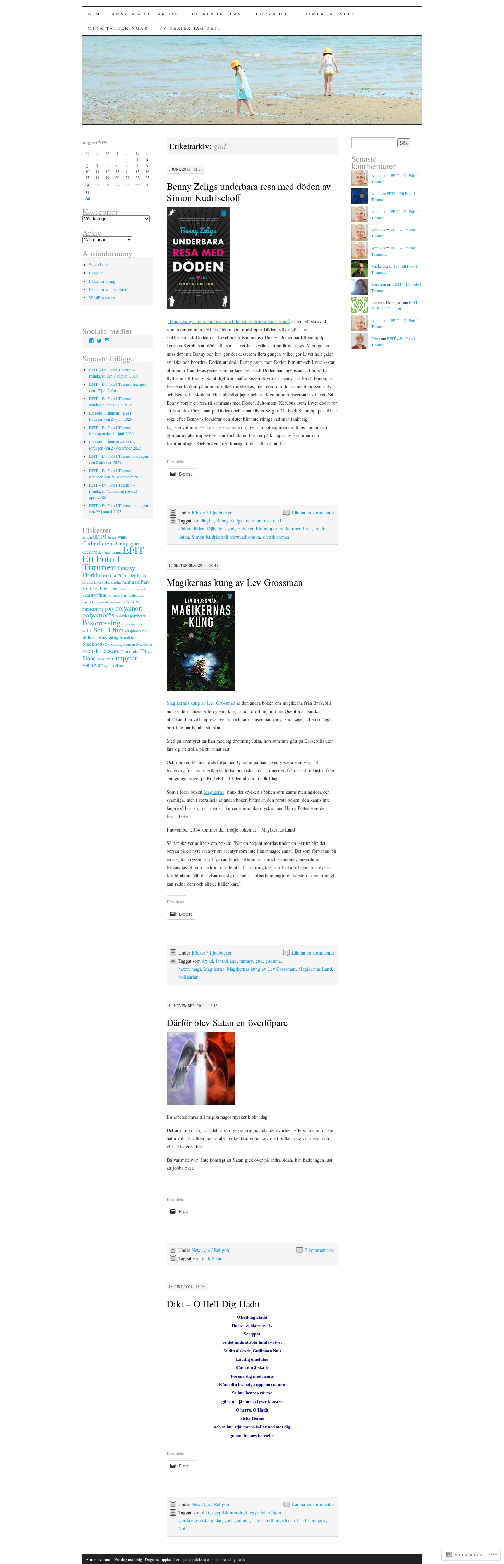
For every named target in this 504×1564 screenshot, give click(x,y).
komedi (113, 595)
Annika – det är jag (145, 13)
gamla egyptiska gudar (199, 1520)
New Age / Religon (210, 1250)
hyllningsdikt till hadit (287, 1520)
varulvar (92, 665)
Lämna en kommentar (313, 512)
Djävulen (216, 528)
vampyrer (124, 657)
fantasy (246, 961)
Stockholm (144, 644)
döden (198, 528)
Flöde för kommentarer (108, 289)
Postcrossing (101, 622)
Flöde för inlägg (102, 281)
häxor (183, 968)
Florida (91, 575)
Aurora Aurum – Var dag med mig (114, 1559)
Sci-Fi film (109, 630)
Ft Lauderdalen (131, 575)
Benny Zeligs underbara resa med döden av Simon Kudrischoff (249, 192)
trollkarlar (188, 977)
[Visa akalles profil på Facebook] (92, 341)
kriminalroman (132, 595)
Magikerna (214, 792)
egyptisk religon (265, 1512)
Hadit (257, 1520)
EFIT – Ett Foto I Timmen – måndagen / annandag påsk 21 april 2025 (113, 491)
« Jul (86, 198)
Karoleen (378, 284)
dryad (207, 961)
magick (319, 1520)
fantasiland (226, 961)
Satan (183, 536)
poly (109, 608)
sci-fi (87, 630)
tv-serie (103, 658)
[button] (198, 258)
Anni (375, 193)
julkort (140, 589)
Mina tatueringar (118, 28)
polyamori (129, 608)
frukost (108, 575)
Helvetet (245, 528)
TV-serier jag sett (190, 28)
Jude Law (127, 589)
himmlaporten (269, 528)
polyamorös (98, 614)
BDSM (100, 536)
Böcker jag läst (217, 13)
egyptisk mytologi (229, 1512)
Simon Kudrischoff (210, 536)
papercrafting (93, 609)
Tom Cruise (130, 651)
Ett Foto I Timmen (101, 562)
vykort (109, 665)
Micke (376, 266)
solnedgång (107, 637)
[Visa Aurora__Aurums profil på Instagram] (107, 341)
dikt (205, 1512)
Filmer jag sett (328, 13)
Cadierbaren (97, 543)
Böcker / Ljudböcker (212, 512)
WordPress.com (102, 297)
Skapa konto (99, 264)
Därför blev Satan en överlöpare (227, 1022)
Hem (94, 13)
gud (231, 528)
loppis (86, 602)
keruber (293, 528)
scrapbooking (135, 630)
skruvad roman (245, 536)
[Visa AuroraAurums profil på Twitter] (99, 341)
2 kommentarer (319, 1250)
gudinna (273, 961)
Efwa (375, 338)
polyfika (122, 615)
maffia (320, 528)
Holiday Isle (94, 588)
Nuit (182, 1528)
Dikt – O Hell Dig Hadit (213, 1303)
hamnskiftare (136, 581)
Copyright (273, 13)
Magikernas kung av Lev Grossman (235, 582)
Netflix (133, 602)
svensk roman (276, 536)
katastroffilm (94, 595)
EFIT (133, 549)
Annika (377, 175)
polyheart (137, 615)
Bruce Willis (117, 537)
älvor (119, 665)
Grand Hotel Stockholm (101, 582)
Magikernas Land (315, 968)
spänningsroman (121, 644)
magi (196, 968)
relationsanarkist (133, 623)
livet (307, 528)
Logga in (96, 272)
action (87, 537)
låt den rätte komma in (108, 602)
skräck (88, 637)
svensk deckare (101, 650)
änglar (208, 520)
